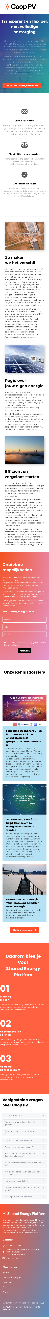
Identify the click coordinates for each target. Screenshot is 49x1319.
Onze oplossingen (12, 1278)
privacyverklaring (25, 642)
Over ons (7, 1282)
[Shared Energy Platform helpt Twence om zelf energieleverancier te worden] (24, 822)
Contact (7, 1292)
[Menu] (44, 7)
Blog (5, 1287)
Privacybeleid (20, 1303)
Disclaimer (7, 1303)
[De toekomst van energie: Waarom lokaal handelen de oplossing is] (24, 893)
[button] (24, 1115)
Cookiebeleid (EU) (36, 1303)
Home (6, 1273)
